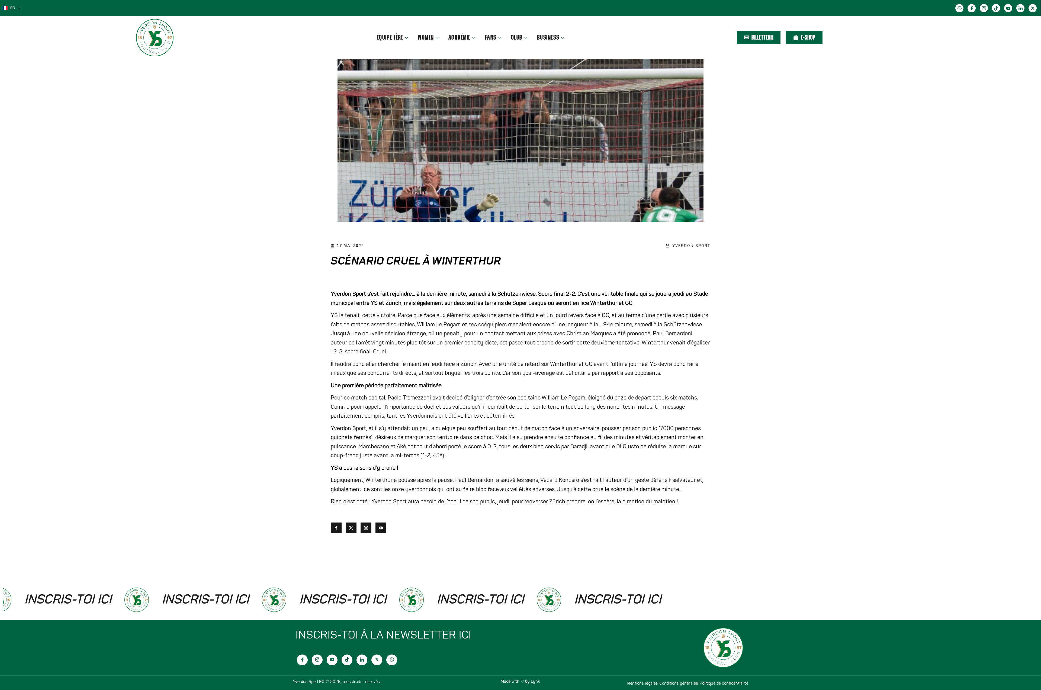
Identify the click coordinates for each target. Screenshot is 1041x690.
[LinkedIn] (1020, 8)
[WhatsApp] (959, 8)
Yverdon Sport (691, 245)
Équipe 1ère (390, 38)
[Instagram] (984, 8)
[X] (1033, 8)
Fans (491, 38)
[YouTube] (1008, 8)
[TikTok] (996, 8)
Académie (459, 38)
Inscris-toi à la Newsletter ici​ (383, 635)
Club (517, 38)
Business (548, 38)
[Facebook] (972, 8)
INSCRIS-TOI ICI (175, 599)
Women (426, 38)
